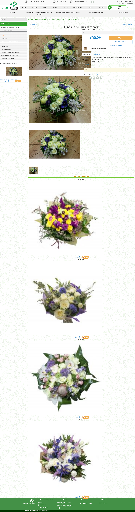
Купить (18, 81)
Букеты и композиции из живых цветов (45, 19)
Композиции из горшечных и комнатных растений (39, 13)
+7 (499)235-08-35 (126, 2)
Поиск (41, 505)
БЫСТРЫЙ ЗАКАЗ (120, 42)
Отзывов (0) (97, 54)
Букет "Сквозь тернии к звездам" (8, 79)
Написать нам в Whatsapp (126, 3)
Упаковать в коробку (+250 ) (98, 48)
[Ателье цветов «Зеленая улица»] (10, 7)
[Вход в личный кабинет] (92, 2)
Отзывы (91, 7)
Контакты (101, 7)
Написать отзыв (101, 74)
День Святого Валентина (7, 30)
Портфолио (55, 7)
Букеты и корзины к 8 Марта (8, 32)
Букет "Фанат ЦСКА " (128, 23)
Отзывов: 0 (93, 74)
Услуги (44, 7)
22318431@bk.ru (103, 503)
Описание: (87, 54)
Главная (25, 7)
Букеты (12, 12)
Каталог (35, 7)
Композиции (4, 38)
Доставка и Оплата (77, 7)
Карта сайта (42, 504)
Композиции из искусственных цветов (68, 12)
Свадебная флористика (96, 12)
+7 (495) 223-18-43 (85, 503)
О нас (65, 7)
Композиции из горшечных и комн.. (10, 41)
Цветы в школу (123, 12)
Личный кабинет (43, 507)
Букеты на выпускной (6, 49)
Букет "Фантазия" (33, 23)
